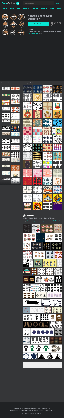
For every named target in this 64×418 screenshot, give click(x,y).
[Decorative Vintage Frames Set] (27, 189)
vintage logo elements (47, 221)
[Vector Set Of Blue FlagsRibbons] (57, 123)
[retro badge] (47, 198)
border (52, 8)
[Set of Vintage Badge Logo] (57, 89)
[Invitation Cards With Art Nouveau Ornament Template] (27, 164)
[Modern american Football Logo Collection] (15, 109)
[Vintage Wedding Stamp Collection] (27, 173)
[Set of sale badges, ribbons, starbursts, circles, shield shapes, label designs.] (6, 148)
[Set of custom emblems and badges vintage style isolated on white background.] (27, 255)
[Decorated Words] (37, 139)
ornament (44, 8)
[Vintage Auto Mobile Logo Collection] (27, 89)
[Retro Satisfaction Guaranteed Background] (47, 189)
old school (26, 8)
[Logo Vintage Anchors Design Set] (57, 156)
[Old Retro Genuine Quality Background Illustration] (37, 123)
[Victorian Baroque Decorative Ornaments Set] (27, 139)
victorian (35, 8)
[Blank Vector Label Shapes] (57, 164)
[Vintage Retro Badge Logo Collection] (47, 156)
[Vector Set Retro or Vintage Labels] (37, 181)
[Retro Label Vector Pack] (27, 131)
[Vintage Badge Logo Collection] (47, 89)
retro (18, 8)
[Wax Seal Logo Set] (47, 139)
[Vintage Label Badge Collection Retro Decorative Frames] (6, 103)
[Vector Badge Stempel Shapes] (37, 164)
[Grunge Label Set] (27, 97)
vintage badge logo (32, 221)
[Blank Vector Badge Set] (47, 97)
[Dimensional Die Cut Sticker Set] (47, 164)
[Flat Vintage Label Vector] (37, 97)
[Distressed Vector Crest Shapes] (37, 189)
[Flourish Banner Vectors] (57, 173)
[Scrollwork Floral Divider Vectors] (27, 123)
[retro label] (57, 106)
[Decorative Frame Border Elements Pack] (27, 198)
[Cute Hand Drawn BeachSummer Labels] (37, 198)
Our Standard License (33, 33)
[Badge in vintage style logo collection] (37, 89)
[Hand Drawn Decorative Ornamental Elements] (57, 139)
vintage (5, 8)
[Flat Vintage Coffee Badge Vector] (57, 181)
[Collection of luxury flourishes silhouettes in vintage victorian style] (15, 181)
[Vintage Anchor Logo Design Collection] (47, 181)
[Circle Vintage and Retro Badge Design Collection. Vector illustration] (36, 246)
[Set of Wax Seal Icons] (57, 147)
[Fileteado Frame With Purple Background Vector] (57, 206)
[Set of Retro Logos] (27, 106)
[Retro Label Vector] (47, 106)
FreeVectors (10, 3)
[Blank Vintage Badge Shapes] (57, 97)
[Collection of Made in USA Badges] (57, 189)
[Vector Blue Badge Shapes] (47, 123)
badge (12, 8)
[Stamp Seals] (46, 131)
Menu (57, 3)
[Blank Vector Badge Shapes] (37, 106)
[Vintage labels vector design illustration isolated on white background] (27, 246)
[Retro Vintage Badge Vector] (57, 131)
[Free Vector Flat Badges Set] (47, 147)
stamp (59, 8)
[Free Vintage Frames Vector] (37, 131)
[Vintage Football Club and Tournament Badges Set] (15, 96)
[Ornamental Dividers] (27, 156)
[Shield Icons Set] (37, 147)
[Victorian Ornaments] (27, 181)
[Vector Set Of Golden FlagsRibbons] (37, 156)
